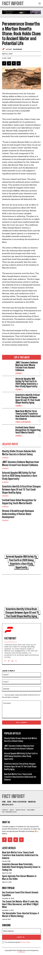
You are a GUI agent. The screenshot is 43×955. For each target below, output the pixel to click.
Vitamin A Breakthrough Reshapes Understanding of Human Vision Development (18, 514)
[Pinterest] (14, 63)
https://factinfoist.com (10, 642)
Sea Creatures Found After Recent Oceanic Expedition (20, 894)
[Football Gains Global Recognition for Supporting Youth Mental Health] (8, 431)
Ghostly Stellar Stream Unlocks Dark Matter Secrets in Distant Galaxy (19, 453)
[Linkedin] (12, 660)
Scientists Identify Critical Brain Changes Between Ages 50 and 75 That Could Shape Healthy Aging (27, 398)
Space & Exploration (23, 422)
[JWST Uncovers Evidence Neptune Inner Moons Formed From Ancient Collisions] (8, 366)
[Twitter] (9, 63)
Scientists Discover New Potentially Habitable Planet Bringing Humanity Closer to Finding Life (21, 867)
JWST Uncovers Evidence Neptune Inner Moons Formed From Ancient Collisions (26, 366)
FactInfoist (17, 49)
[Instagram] (8, 660)
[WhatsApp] (18, 63)
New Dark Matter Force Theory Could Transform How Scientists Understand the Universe (28, 415)
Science (19, 373)
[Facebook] (4, 63)
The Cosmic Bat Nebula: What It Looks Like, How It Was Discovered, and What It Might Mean (20, 904)
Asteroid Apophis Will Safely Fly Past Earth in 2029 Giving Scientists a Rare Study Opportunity (26, 382)
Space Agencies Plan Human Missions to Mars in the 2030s (19, 877)
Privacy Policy (25, 942)
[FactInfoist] (4, 49)
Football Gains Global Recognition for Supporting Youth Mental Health (28, 430)
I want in (20, 937)
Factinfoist (21, 952)
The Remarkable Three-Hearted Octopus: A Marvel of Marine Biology (20, 914)
